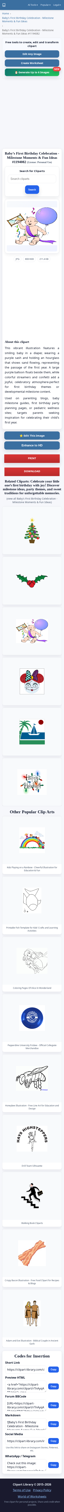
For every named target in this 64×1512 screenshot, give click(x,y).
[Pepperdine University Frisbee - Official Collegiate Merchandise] (32, 1018)
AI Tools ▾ (33, 4)
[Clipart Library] (4, 5)
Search (32, 189)
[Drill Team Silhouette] (32, 1139)
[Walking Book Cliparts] (32, 1196)
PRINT (32, 458)
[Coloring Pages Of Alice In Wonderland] (32, 961)
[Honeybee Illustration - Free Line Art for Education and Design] (32, 1078)
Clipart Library (23, 1484)
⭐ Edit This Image (32, 435)
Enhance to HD (32, 445)
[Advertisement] (32, 114)
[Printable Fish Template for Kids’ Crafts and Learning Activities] (32, 900)
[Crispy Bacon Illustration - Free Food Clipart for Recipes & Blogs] (32, 1253)
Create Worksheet (32, 63)
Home (5, 13)
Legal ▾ (57, 4)
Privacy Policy (42, 1490)
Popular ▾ (45, 4)
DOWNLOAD (32, 471)
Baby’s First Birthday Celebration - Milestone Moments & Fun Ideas (28, 19)
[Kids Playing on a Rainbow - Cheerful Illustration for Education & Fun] (32, 840)
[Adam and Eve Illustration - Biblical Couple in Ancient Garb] (32, 1313)
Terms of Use (22, 1490)
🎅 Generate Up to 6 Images (37, 71)
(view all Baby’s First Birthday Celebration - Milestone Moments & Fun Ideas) (32, 500)
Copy (53, 1369)
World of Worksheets (32, 1496)
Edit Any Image (32, 54)
